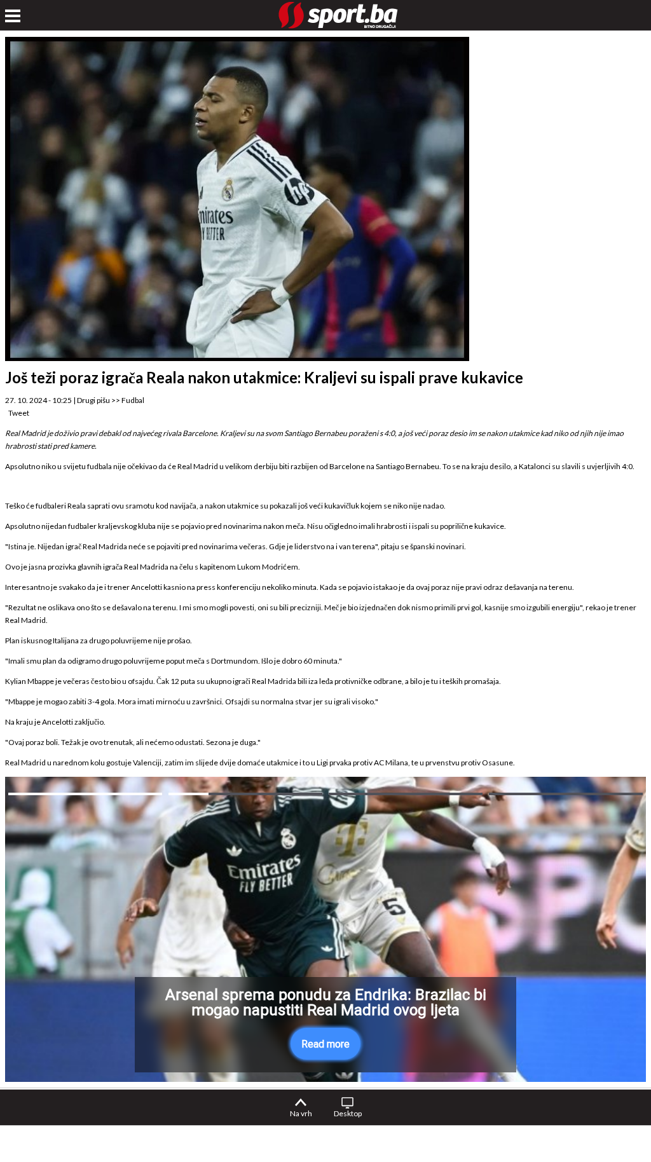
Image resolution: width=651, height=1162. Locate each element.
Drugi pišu (93, 400)
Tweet (18, 413)
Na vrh (301, 1113)
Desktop (348, 1113)
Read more (325, 1044)
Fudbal (132, 400)
